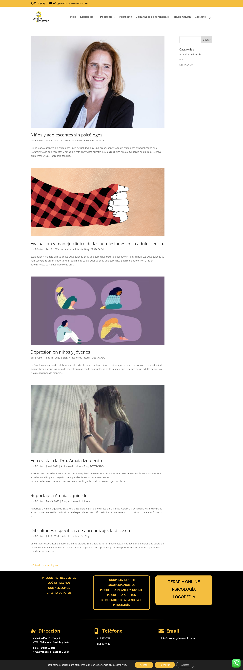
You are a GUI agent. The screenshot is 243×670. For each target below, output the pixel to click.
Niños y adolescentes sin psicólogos (66, 135)
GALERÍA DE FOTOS (59, 592)
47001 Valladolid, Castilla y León (51, 642)
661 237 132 (103, 643)
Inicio (73, 17)
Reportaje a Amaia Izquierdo (59, 495)
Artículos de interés (72, 140)
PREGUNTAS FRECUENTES (59, 577)
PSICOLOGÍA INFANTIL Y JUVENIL (121, 590)
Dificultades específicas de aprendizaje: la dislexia (80, 530)
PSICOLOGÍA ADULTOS (121, 595)
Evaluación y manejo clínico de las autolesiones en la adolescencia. (97, 243)
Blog (86, 140)
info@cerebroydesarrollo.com (178, 638)
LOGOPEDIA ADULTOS (121, 585)
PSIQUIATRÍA (121, 605)
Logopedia (86, 17)
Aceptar (144, 664)
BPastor (39, 140)
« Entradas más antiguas (44, 565)
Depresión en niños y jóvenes (60, 352)
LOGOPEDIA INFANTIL (121, 580)
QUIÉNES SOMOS (59, 587)
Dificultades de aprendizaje (152, 17)
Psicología (106, 17)
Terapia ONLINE (181, 17)
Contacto (200, 17)
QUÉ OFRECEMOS (59, 582)
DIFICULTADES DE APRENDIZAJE (121, 600)
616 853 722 (103, 638)
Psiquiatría (125, 17)
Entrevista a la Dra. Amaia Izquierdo (66, 460)
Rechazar (165, 664)
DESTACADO (97, 140)
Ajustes (185, 664)
